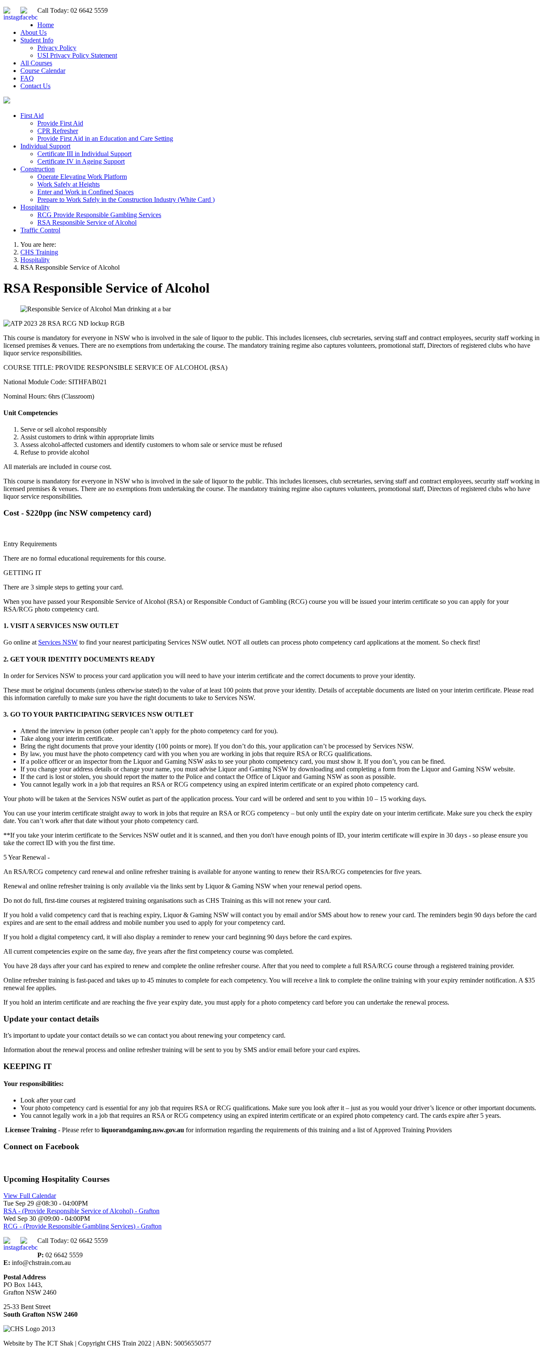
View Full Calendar (29, 1195)
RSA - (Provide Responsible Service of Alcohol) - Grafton (81, 1210)
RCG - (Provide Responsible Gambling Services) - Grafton (82, 1226)
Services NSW (58, 642)
